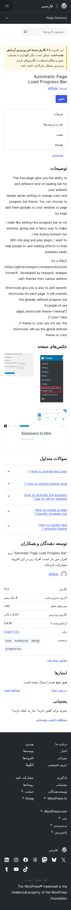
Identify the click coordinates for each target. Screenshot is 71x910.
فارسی (53, 850)
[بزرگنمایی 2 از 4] (29, 358)
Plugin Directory (56, 17)
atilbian (53, 88)
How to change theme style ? (45, 484)
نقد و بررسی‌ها (53, 124)
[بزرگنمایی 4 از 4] (62, 430)
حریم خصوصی (57, 765)
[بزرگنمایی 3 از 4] (62, 414)
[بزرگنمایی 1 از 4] (62, 358)
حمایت (27, 791)
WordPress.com (53, 811)
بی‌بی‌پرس (58, 825)
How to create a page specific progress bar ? (50, 512)
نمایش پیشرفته (57, 660)
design (36, 640)
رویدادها (28, 785)
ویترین (29, 744)
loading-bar (21, 640)
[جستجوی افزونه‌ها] (25, 32)
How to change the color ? (47, 471)
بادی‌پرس (59, 832)
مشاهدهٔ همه (12, 690)
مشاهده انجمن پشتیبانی (51, 719)
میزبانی (62, 758)
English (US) (12, 631)
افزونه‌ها (28, 758)
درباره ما (61, 744)
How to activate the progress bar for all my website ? (45, 497)
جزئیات (58, 114)
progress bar (13, 648)
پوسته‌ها (28, 751)
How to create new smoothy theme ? (53, 527)
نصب (59, 134)
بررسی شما (59, 690)
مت (62, 818)
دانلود (61, 99)
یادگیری (62, 778)
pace (8, 640)
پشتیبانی (57, 155)
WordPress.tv (55, 798)
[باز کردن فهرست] (6, 6)
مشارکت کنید (25, 778)
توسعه (59, 144)
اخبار (64, 751)
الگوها (30, 765)
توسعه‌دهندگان (57, 791)
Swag (27, 798)
